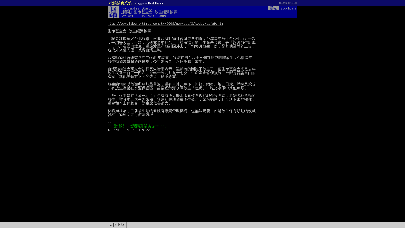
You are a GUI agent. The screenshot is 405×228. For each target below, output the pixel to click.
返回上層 (116, 225)
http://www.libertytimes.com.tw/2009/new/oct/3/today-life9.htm (165, 23)
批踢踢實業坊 (120, 3)
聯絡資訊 (283, 3)
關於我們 (292, 3)
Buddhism (150, 3)
